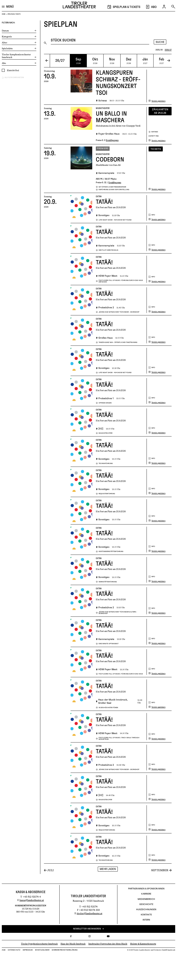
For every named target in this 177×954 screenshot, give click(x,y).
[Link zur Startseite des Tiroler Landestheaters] (79, 6)
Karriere (146, 894)
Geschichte (146, 904)
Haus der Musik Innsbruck (73, 943)
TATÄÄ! (104, 202)
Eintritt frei (13, 70)
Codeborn (110, 160)
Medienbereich (146, 899)
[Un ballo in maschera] (81, 124)
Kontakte (146, 915)
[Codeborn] (81, 169)
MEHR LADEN (108, 869)
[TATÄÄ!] (81, 208)
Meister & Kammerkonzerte (143, 943)
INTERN (146, 920)
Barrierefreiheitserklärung (65, 950)
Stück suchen (63, 40)
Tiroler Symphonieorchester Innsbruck (39, 943)
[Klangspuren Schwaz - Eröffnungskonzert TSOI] (81, 86)
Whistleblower (42, 950)
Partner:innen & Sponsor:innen (146, 889)
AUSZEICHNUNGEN (146, 909)
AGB (3, 950)
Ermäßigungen (112, 140)
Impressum (28, 950)
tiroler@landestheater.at (89, 913)
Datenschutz (14, 950)
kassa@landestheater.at (32, 900)
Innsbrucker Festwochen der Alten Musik (107, 943)
